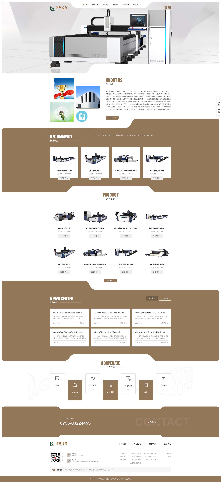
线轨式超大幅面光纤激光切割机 (126, 228)
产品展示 (105, 4)
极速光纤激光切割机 (64, 171)
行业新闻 (168, 453)
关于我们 (95, 4)
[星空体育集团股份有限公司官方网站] (59, 8)
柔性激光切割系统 (149, 135)
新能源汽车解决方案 (150, 453)
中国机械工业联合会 (81, 470)
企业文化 (123, 456)
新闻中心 (125, 4)
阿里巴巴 (110, 470)
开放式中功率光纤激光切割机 (126, 171)
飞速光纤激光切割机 (157, 265)
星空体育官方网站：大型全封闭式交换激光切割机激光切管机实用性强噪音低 (151, 332)
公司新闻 (168, 456)
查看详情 (63, 178)
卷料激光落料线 (120, 135)
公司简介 (123, 453)
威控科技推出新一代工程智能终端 (107, 332)
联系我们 (136, 4)
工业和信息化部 (69, 470)
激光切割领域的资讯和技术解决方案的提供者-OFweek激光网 (69, 332)
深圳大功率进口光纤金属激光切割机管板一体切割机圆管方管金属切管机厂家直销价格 (69, 313)
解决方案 (115, 4)
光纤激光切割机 (105, 135)
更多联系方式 (152, 422)
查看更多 (111, 118)
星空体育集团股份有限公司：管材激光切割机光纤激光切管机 (151, 313)
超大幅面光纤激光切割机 (95, 228)
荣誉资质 (123, 459)
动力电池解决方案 (150, 456)
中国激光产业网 (93, 470)
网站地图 (128, 479)
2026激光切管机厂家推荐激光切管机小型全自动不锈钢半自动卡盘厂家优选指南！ (110, 313)
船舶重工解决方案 (150, 459)
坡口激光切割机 (134, 135)
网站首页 (85, 4)
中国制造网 (102, 470)
